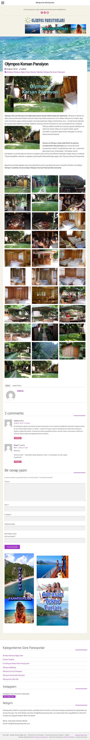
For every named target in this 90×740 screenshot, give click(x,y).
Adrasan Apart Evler (81, 735)
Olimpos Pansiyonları (41, 737)
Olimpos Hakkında (9, 667)
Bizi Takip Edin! (9, 696)
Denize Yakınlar (36, 72)
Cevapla (17, 438)
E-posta (8, 514)
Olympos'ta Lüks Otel (10, 679)
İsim (7, 505)
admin (20, 391)
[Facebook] (42, 12)
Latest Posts (17, 385)
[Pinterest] (48, 12)
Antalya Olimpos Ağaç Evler (18, 72)
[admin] (10, 395)
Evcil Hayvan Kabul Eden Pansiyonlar (16, 663)
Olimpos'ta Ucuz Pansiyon (54, 72)
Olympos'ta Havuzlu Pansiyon (14, 675)
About (8, 385)
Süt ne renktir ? (10, 536)
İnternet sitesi (10, 524)
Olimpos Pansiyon (69, 737)
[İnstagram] (45, 12)
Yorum (7, 482)
